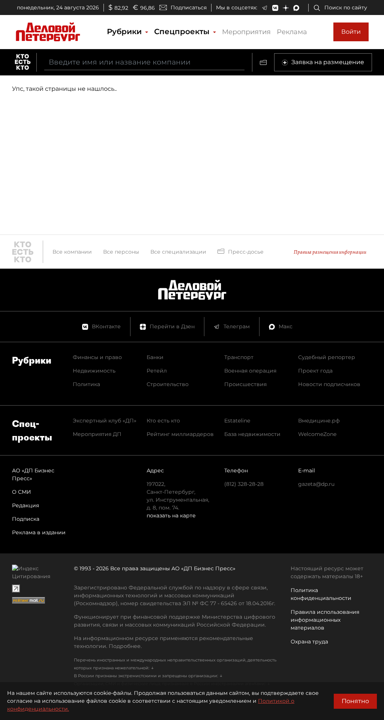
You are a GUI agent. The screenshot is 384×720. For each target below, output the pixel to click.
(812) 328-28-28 (244, 484)
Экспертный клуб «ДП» (104, 420)
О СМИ (21, 492)
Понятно (355, 701)
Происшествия (245, 384)
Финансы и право (97, 357)
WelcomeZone (317, 434)
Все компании (72, 251)
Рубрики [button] (125, 31)
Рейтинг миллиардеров (180, 434)
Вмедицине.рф (319, 420)
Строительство (168, 384)
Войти (351, 31)
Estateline (237, 420)
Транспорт (239, 357)
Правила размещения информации (330, 252)
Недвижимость (94, 370)
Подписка (25, 519)
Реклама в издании (39, 532)
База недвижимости (252, 434)
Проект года (315, 370)
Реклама (292, 32)
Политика (86, 384)
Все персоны (121, 251)
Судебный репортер (326, 357)
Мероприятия (246, 32)
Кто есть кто (163, 420)
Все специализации (178, 251)
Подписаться (189, 7)
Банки (155, 357)
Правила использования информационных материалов (325, 620)
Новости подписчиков (329, 384)
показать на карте (171, 515)
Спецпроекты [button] (183, 31)
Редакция (25, 505)
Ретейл (157, 370)
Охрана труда (309, 641)
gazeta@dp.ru (316, 484)
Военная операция (250, 370)
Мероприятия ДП (97, 434)
